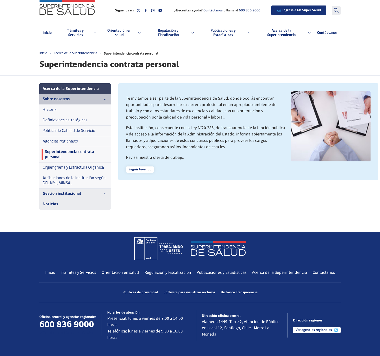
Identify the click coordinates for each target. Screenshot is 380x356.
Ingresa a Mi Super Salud (301, 10)
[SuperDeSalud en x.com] (138, 10)
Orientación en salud (120, 272)
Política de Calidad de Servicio (69, 131)
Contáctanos (327, 33)
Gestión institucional (62, 194)
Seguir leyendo (140, 169)
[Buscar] (336, 10)
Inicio (47, 33)
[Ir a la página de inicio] (71, 7)
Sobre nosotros (56, 99)
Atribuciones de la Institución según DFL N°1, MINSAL (74, 180)
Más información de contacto (66, 333)
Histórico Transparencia (239, 292)
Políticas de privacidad (140, 292)
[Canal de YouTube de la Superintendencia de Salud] (160, 10)
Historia (50, 110)
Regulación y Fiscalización (167, 272)
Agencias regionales (60, 141)
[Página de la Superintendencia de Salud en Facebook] (145, 10)
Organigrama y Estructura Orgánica (73, 168)
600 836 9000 (249, 10)
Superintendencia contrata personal (69, 154)
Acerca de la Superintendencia (75, 53)
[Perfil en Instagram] (153, 10)
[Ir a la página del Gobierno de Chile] (158, 248)
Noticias (50, 204)
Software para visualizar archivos (189, 292)
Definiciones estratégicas (65, 120)
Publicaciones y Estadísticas (222, 272)
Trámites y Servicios (78, 272)
